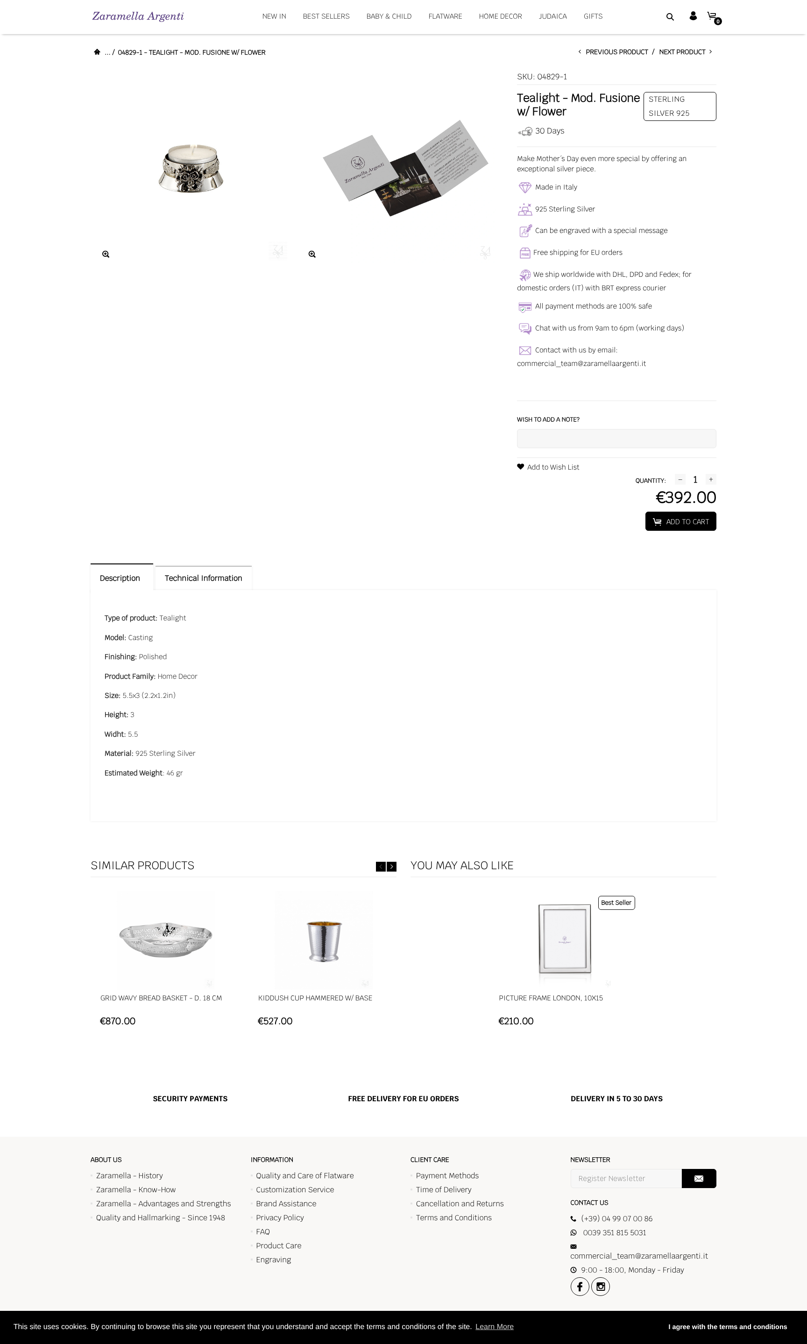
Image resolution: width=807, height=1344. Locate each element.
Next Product (684, 52)
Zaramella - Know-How (136, 1190)
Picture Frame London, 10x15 (551, 998)
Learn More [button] (494, 1327)
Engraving (273, 1260)
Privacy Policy (280, 1218)
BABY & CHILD (389, 16)
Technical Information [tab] (203, 578)
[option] (166, 963)
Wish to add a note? (548, 419)
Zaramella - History (129, 1176)
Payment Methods (447, 1176)
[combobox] (658, 16)
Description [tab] (122, 578)
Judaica (553, 16)
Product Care (279, 1246)
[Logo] (138, 16)
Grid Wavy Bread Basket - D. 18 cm (161, 998)
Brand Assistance (286, 1204)
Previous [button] (381, 867)
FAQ (263, 1232)
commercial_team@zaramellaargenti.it (581, 363)
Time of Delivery (444, 1190)
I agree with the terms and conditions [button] (727, 1327)
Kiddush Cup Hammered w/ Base (315, 998)
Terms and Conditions (454, 1218)
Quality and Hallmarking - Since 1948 (160, 1218)
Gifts (593, 16)
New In (274, 16)
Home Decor (500, 16)
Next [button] (391, 867)
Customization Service (295, 1190)
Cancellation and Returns (460, 1204)
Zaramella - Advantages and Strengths (163, 1204)
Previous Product (619, 52)
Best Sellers (326, 16)
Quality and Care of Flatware (305, 1176)
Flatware (445, 16)
